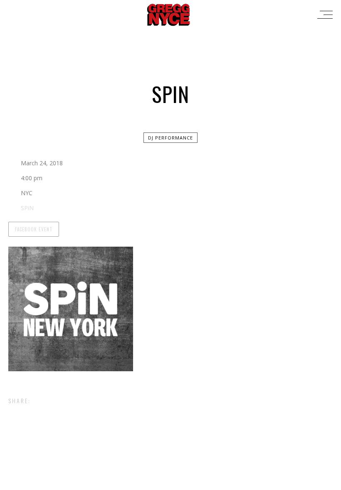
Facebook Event (33, 229)
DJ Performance (170, 138)
